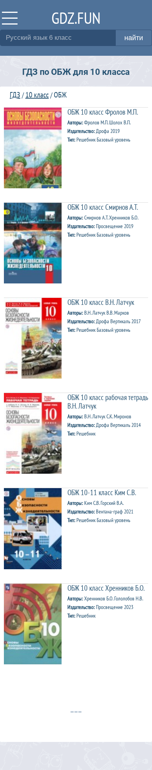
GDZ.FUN (76, 17)
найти (133, 38)
